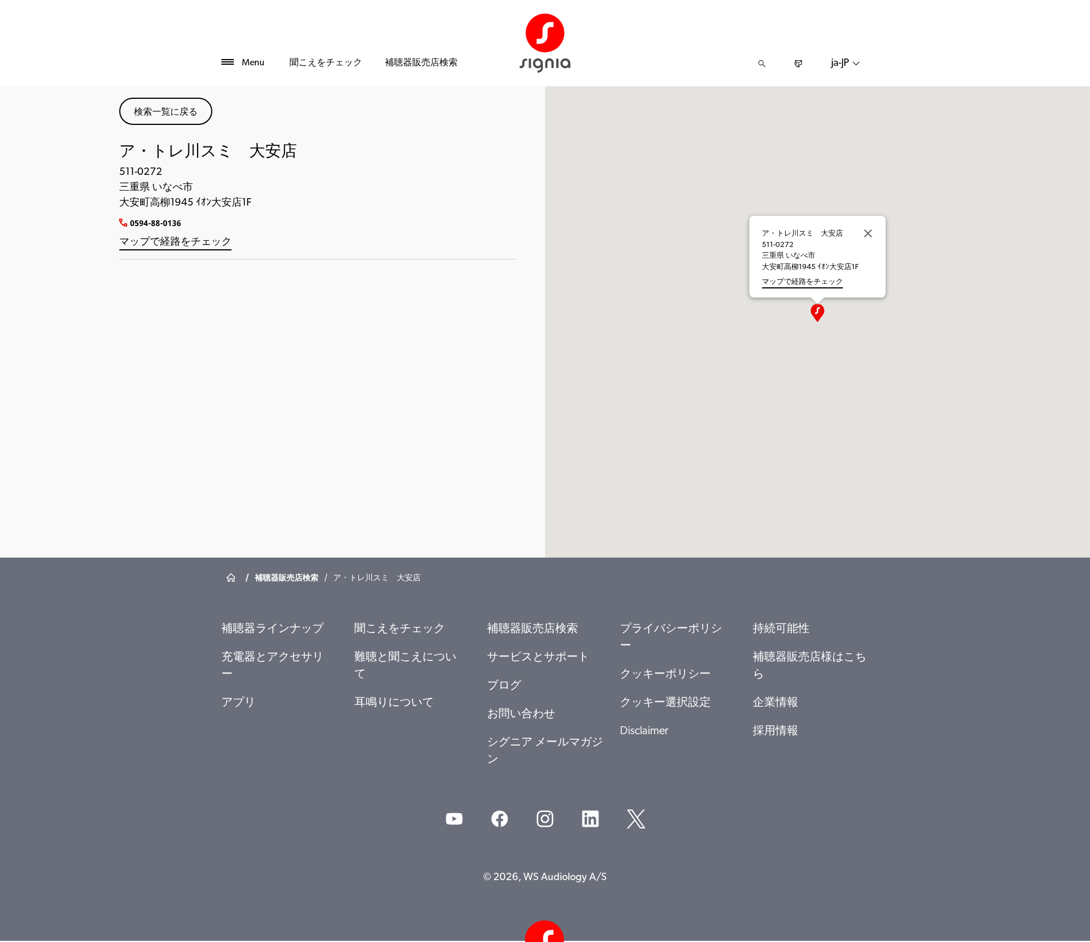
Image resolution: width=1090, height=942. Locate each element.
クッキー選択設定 (665, 703)
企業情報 (775, 703)
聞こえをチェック (326, 63)
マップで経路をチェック (175, 242)
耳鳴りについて (394, 703)
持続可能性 (781, 629)
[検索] (762, 63)
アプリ (238, 703)
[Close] (868, 233)
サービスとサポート (538, 657)
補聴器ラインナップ (272, 629)
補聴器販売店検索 (421, 63)
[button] (817, 313)
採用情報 (775, 731)
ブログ (504, 686)
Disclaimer (644, 731)
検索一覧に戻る (166, 111)
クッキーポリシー (665, 674)
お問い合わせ (521, 714)
